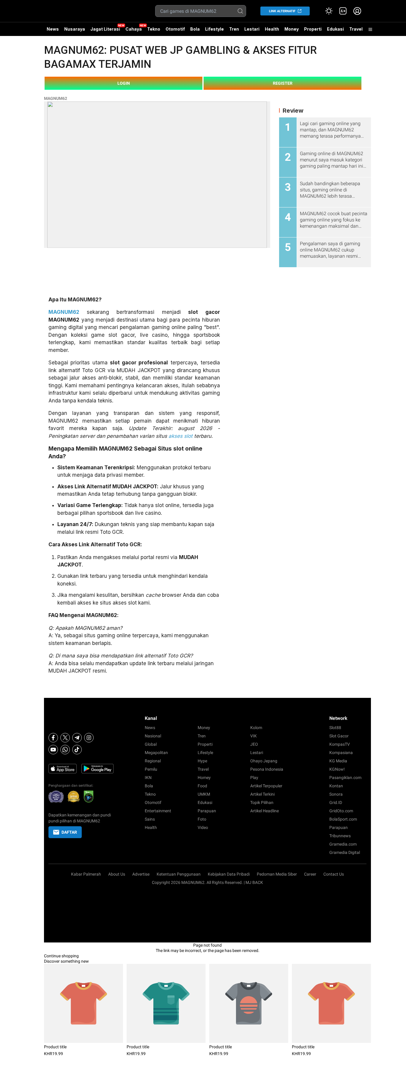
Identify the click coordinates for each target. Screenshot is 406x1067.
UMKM (204, 794)
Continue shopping (61, 955)
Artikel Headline (264, 810)
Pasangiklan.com (345, 777)
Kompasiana (341, 752)
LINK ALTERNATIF (282, 11)
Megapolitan (156, 752)
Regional (153, 760)
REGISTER (282, 83)
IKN (148, 777)
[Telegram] (77, 737)
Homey (204, 777)
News (53, 29)
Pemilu (151, 769)
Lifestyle (214, 29)
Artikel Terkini (262, 794)
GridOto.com (341, 810)
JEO (254, 744)
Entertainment (158, 810)
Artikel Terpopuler (266, 785)
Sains (150, 819)
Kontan (336, 785)
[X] (65, 737)
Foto (202, 819)
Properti (313, 29)
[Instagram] (89, 737)
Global (151, 744)
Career (310, 874)
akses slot (181, 436)
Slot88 (335, 727)
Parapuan (207, 810)
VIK (253, 736)
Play (254, 777)
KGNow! (337, 769)
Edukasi (335, 29)
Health (272, 29)
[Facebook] (53, 737)
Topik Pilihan (261, 802)
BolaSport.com (343, 819)
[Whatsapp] (65, 749)
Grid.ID (335, 802)
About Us (116, 874)
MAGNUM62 (55, 98)
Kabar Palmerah (86, 874)
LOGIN (123, 83)
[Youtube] (53, 749)
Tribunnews (340, 835)
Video (203, 827)
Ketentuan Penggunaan (179, 874)
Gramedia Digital (344, 852)
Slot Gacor (339, 736)
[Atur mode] (328, 11)
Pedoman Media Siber (277, 874)
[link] (343, 11)
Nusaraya (74, 29)
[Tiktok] (77, 749)
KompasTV (339, 744)
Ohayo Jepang (263, 760)
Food (202, 785)
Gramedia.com (343, 844)
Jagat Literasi (105, 29)
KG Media (338, 760)
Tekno (153, 29)
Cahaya (133, 29)
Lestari (252, 31)
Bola (195, 29)
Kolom (256, 727)
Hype (202, 760)
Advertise (141, 874)
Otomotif (175, 29)
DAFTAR (69, 832)
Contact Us (333, 874)
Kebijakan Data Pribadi (229, 874)
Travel (356, 29)
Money (291, 29)
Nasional (153, 736)
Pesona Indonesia (266, 769)
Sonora (336, 794)
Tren (234, 29)
